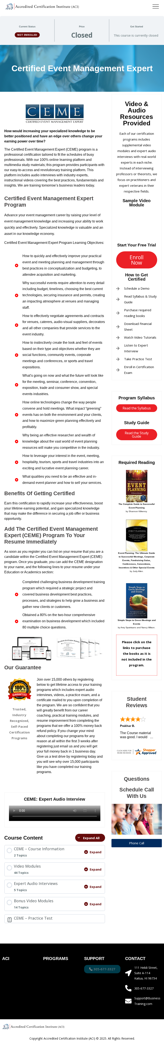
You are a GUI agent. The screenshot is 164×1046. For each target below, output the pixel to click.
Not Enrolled (27, 34)
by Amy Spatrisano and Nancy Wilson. (137, 624)
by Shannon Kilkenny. (137, 508)
